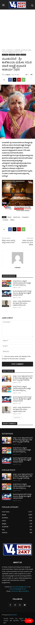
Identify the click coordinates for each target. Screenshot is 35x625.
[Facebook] (10, 80)
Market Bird (13, 615)
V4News (12, 220)
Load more (17, 417)
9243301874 (15, 591)
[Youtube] (25, 605)
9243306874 (25, 591)
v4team (8, 74)
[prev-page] (3, 311)
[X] (14, 80)
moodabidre (12, 54)
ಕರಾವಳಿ (17, 54)
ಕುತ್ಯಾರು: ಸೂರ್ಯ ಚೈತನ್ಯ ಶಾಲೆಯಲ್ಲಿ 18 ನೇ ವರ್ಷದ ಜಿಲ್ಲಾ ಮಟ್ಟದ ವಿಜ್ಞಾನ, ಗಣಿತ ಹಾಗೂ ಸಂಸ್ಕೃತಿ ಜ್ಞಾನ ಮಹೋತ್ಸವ (22, 378)
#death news (16, 217)
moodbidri (5, 220)
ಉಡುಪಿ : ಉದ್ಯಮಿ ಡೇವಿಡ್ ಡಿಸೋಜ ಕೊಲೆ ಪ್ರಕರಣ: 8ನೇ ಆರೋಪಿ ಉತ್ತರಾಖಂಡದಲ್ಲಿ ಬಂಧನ (22, 303)
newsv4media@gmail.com (20, 587)
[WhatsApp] (23, 80)
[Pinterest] (19, 80)
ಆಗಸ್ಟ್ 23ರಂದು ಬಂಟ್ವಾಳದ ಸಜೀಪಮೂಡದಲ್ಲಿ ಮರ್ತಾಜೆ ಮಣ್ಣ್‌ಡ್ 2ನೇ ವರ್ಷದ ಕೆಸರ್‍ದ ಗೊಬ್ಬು (22, 283)
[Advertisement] (17, 28)
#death (9, 217)
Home (3, 50)
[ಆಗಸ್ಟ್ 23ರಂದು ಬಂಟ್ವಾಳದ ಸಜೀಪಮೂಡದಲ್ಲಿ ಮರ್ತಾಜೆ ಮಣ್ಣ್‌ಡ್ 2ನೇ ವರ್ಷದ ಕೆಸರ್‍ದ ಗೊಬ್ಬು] (6, 283)
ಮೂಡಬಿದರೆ (23, 54)
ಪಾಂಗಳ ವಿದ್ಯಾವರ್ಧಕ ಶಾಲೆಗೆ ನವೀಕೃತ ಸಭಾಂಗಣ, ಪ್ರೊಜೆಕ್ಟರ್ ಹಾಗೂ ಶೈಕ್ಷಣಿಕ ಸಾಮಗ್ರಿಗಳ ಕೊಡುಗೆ (22, 293)
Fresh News (10, 50)
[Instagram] (15, 605)
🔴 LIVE (28, 621)
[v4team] (3, 75)
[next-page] (6, 311)
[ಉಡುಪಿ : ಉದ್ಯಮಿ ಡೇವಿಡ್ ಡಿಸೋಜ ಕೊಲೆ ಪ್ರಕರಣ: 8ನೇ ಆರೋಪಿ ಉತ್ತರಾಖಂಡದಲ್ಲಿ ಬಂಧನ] (6, 303)
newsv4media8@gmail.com (17, 589)
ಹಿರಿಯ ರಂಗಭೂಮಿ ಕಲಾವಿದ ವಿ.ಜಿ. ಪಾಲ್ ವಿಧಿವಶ (27, 242)
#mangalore (25, 217)
